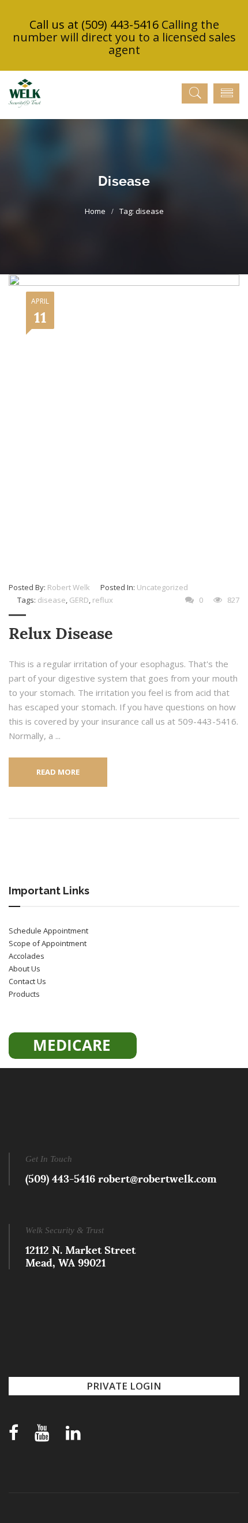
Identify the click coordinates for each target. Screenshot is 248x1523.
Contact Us (27, 981)
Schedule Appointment (48, 930)
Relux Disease (61, 633)
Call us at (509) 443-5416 (94, 24)
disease (51, 600)
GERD (79, 600)
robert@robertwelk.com (157, 1178)
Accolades (26, 956)
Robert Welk (68, 587)
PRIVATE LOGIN (124, 1385)
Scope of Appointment (48, 943)
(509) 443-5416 (60, 1178)
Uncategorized (162, 587)
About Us (24, 968)
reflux (102, 600)
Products (24, 994)
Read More (58, 772)
